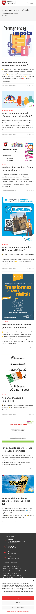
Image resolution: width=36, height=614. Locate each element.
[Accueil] (2, 15)
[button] (33, 580)
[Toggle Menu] (31, 3)
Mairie (6, 15)
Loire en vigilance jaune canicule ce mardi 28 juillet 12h (16, 501)
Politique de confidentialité (23, 611)
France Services (7, 59)
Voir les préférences (18, 607)
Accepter (18, 598)
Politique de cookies (11, 611)
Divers (11, 110)
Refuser (18, 602)
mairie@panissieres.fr (14, 558)
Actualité (5, 110)
